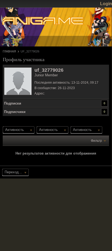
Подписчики (14, 112)
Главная (9, 51)
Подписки (12, 103)
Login (106, 3)
